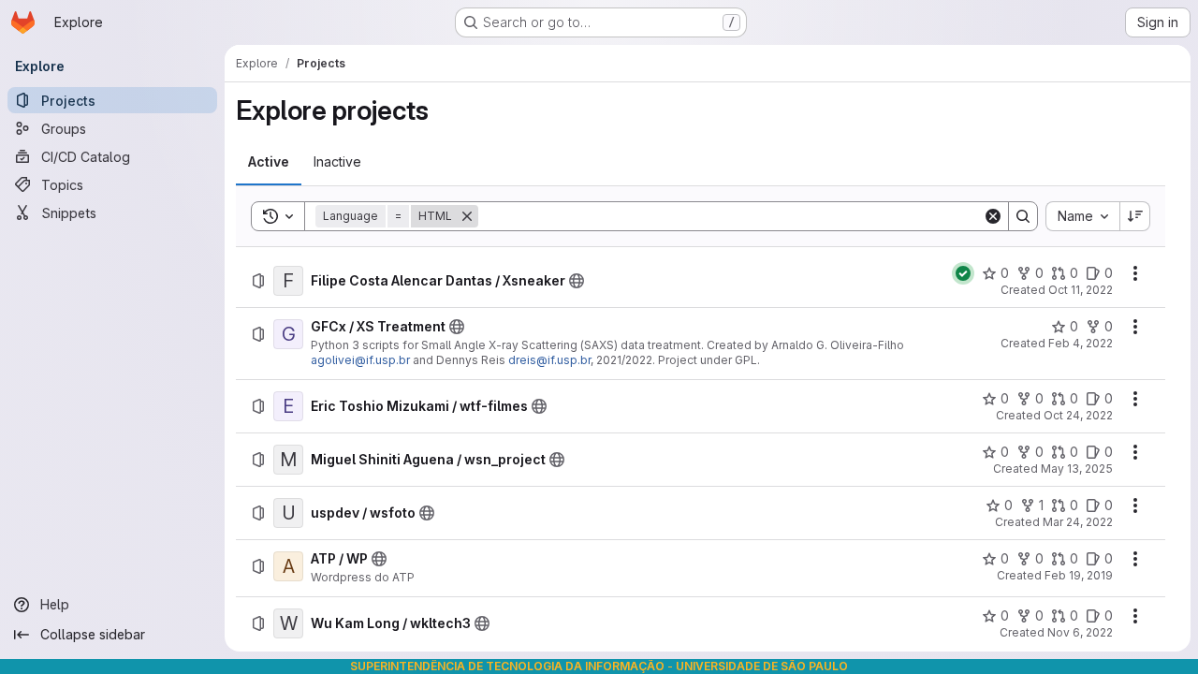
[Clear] (993, 216)
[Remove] (467, 216)
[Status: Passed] (963, 273)
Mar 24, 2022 (1078, 522)
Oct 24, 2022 (1078, 415)
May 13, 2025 (1077, 469)
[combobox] (1082, 216)
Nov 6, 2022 (1080, 632)
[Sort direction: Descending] (1135, 216)
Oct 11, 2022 (1080, 290)
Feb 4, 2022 (1080, 343)
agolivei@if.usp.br (360, 360)
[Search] (1023, 216)
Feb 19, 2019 (1079, 575)
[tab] (268, 162)
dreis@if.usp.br (549, 360)
